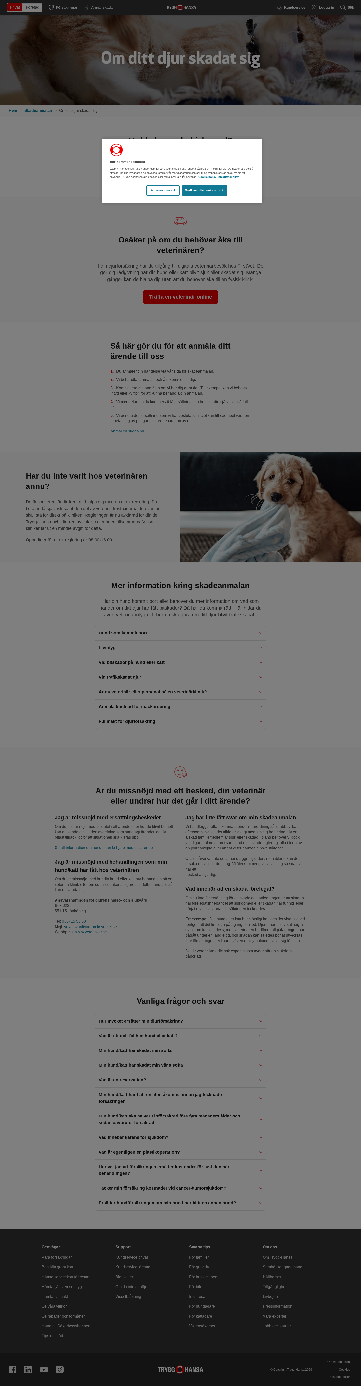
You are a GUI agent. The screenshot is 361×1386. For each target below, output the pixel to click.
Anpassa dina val (163, 190)
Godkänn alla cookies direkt (205, 190)
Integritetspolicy (228, 176)
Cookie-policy (207, 176)
